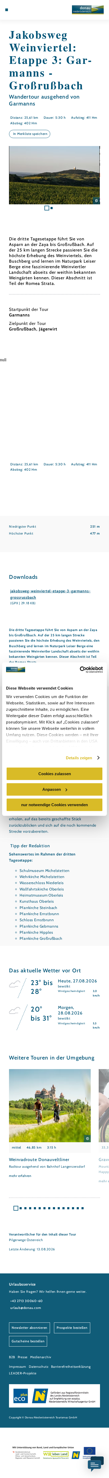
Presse (23, 1357)
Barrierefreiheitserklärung (70, 1367)
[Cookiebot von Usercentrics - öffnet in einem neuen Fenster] (80, 669)
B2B (12, 1357)
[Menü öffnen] (6, 9)
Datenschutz (38, 1367)
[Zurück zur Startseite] (88, 9)
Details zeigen (79, 758)
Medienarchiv (40, 1357)
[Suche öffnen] (27, 9)
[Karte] (18, 9)
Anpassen (51, 789)
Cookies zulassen (54, 773)
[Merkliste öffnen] (23, 9)
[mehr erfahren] (50, 1124)
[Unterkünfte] (14, 9)
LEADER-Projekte (22, 1373)
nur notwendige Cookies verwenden (54, 804)
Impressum (17, 1367)
